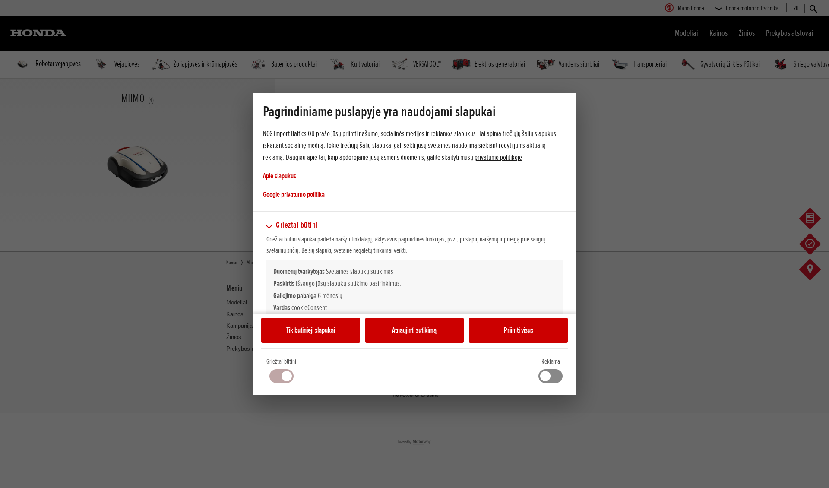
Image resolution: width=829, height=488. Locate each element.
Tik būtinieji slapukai (310, 330)
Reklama (550, 361)
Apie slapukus (279, 176)
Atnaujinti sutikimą (414, 330)
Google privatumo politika (294, 194)
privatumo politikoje (498, 157)
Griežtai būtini (281, 361)
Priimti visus (518, 330)
